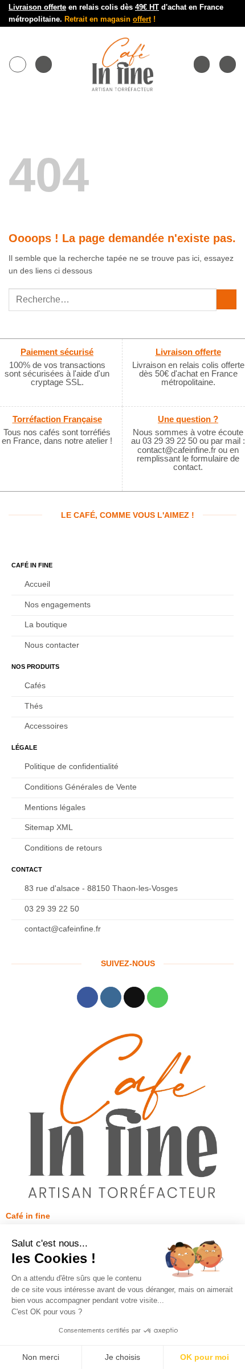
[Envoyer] (226, 299)
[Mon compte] (202, 64)
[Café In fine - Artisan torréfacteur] (122, 64)
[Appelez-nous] (157, 997)
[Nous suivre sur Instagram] (110, 997)
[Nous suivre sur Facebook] (87, 997)
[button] (17, 64)
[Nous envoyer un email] (134, 997)
